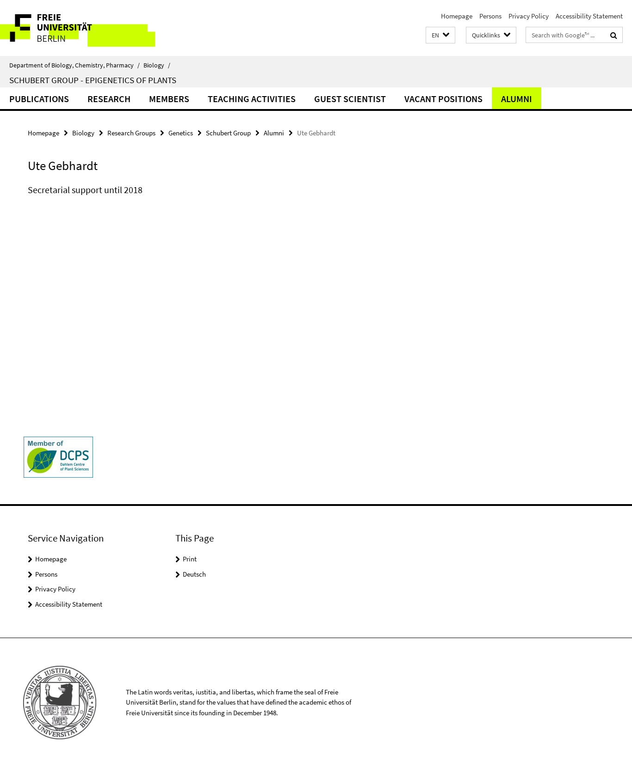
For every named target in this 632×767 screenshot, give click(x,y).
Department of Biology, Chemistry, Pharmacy (74, 65)
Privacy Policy (528, 16)
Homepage (456, 16)
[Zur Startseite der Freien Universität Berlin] (77, 28)
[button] (440, 35)
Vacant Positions (443, 98)
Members (169, 98)
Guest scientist (350, 98)
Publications (39, 98)
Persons (490, 16)
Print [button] (190, 558)
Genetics (180, 132)
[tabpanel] (193, 199)
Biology (156, 65)
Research (108, 98)
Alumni (516, 98)
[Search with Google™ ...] (613, 35)
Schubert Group (228, 132)
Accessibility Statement (589, 16)
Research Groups (131, 132)
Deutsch (194, 574)
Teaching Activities (252, 98)
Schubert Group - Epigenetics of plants (92, 79)
